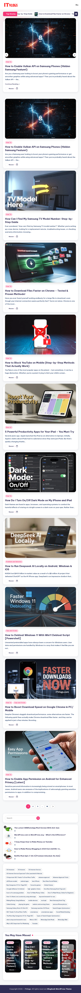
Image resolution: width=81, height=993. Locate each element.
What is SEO (33, 919)
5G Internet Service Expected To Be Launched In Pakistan (24, 873)
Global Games (48, 885)
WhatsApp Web (62, 919)
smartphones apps (47, 912)
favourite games (35, 885)
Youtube (35, 923)
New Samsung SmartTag (57, 900)
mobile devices (33, 900)
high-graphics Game (34, 889)
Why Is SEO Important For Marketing (18, 923)
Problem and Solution (14, 561)
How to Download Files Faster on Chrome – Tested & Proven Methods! (49, 955)
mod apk (43, 900)
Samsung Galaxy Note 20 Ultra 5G (17, 908)
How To (8, 62)
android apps (25, 881)
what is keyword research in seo (16, 919)
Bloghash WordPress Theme (59, 989)
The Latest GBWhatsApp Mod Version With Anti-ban (36, 828)
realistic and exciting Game (41, 904)
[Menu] (77, 5)
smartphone (34, 912)
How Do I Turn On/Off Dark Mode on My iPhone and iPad (38, 500)
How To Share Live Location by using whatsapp (21, 896)
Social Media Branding (63, 912)
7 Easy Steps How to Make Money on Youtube (33, 842)
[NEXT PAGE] (53, 806)
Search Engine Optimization (61, 908)
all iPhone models (12, 881)
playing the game (24, 904)
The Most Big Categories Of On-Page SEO (20, 916)
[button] (12, 84)
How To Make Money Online (35, 893)
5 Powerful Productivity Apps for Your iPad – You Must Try (39, 431)
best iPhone (35, 881)
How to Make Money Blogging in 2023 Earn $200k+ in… (37, 849)
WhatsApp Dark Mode (47, 919)
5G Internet (21, 869)
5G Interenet (10, 869)
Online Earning (11, 904)
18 (47, 806)
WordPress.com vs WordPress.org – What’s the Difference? (40, 835)
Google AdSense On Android (15, 889)
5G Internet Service (35, 869)
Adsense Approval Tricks (60, 877)
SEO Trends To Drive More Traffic (17, 912)
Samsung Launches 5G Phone (40, 908)
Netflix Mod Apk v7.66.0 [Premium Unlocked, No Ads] (37, 856)
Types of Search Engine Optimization (48, 916)
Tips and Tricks (11, 630)
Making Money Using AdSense (16, 900)
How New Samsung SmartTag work (54, 889)
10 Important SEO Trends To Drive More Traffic (21, 877)
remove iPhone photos (60, 904)
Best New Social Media (50, 881)
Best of (8, 427)
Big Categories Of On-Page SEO (17, 885)
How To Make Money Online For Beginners (61, 893)
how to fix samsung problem (15, 893)
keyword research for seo (47, 896)
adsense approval (44, 877)
